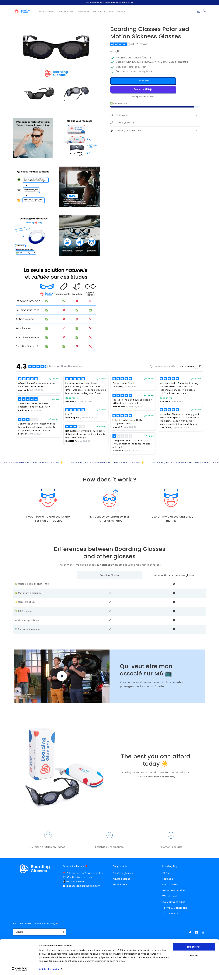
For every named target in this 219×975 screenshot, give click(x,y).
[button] (129, 44)
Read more (71, 397)
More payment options (143, 96)
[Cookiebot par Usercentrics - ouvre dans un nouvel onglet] (19, 969)
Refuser (194, 955)
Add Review (188, 366)
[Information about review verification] (151, 366)
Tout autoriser (194, 946)
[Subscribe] (63, 931)
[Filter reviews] (200, 366)
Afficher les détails (49, 969)
